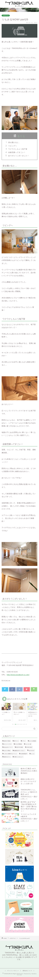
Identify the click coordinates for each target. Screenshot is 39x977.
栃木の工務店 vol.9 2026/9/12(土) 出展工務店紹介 (29, 771)
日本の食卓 (29, 747)
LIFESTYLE (6, 15)
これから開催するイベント (10, 753)
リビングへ (12, 146)
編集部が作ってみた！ (19, 750)
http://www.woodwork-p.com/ (18, 675)
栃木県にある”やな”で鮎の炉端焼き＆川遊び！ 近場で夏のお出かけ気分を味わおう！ (29, 806)
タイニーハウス (7, 744)
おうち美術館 (32, 741)
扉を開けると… (14, 142)
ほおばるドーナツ (8, 747)
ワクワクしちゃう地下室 (17, 149)
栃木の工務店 (7, 741)
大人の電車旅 (18, 744)
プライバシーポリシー (13, 970)
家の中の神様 (19, 747)
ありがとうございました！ (18, 156)
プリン (24, 741)
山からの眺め (7, 750)
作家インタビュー (18, 756)
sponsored (31, 750)
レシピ (32, 753)
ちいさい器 (28, 744)
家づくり (16, 741)
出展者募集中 (24, 753)
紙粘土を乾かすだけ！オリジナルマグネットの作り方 (28, 781)
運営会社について (27, 970)
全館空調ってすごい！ (17, 152)
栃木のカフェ (7, 756)
